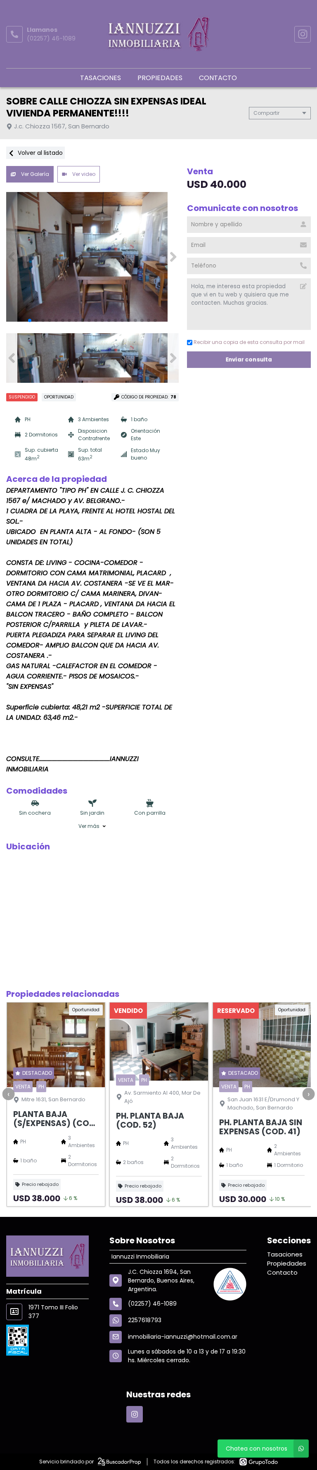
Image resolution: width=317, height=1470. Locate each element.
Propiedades (159, 78)
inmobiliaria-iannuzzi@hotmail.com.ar (182, 1336)
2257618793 (144, 1320)
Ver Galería (34, 174)
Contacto (218, 78)
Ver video (83, 174)
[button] (173, 257)
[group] (92, 257)
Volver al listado (39, 153)
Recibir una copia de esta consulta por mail (249, 342)
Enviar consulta (249, 359)
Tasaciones (100, 78)
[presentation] (8, 1094)
